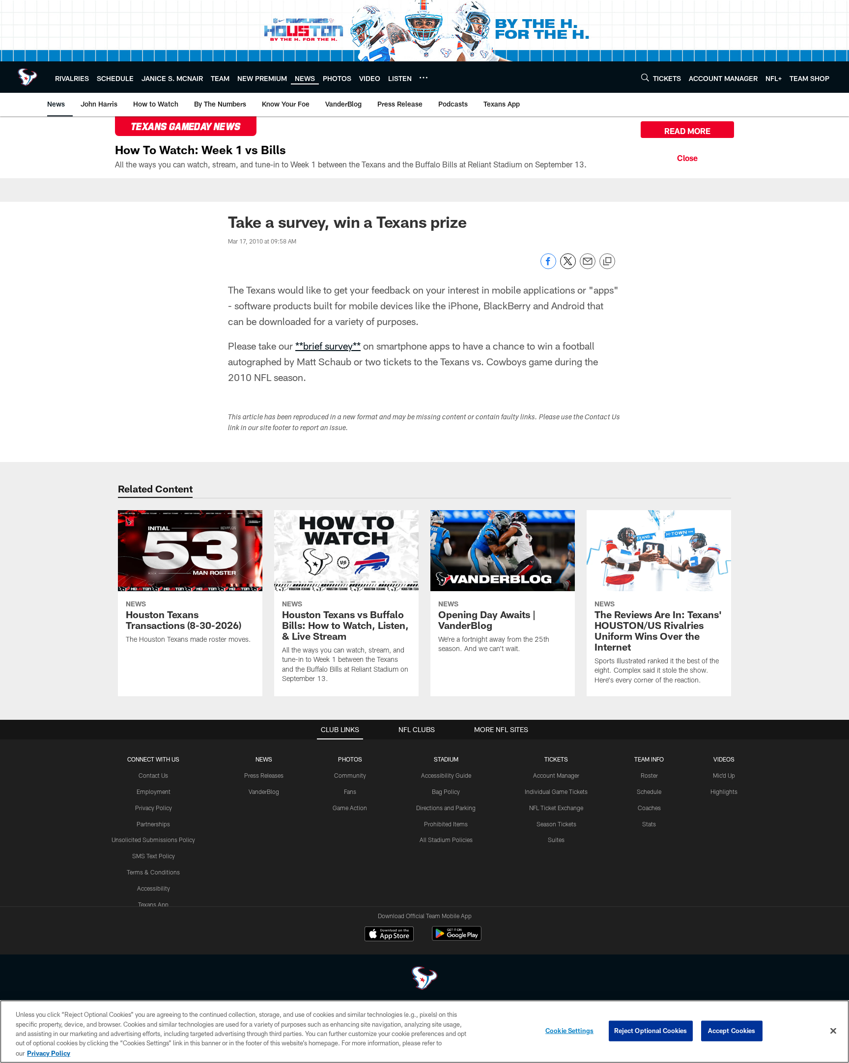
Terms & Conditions (153, 872)
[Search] (645, 77)
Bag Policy (446, 791)
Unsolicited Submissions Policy (153, 839)
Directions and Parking (446, 807)
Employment (153, 791)
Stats (649, 823)
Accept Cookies (732, 1031)
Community (350, 775)
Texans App (153, 904)
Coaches (649, 807)
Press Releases (263, 775)
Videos (724, 759)
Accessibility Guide (446, 775)
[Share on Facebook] (548, 266)
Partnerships (153, 823)
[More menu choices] (423, 78)
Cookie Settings (569, 1031)
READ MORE (687, 131)
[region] (424, 1031)
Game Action (350, 807)
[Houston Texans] (424, 979)
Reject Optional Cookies (650, 1031)
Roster (649, 775)
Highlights (723, 791)
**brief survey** (328, 346)
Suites (556, 839)
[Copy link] (607, 261)
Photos (350, 759)
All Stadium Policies (446, 839)
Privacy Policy (153, 807)
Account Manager (556, 775)
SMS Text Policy (153, 855)
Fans (350, 791)
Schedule (649, 791)
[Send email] (587, 266)
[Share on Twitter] (568, 266)
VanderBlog (264, 791)
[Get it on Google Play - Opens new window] (456, 939)
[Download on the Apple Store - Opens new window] (389, 935)
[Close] (687, 156)
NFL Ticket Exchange (556, 807)
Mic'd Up (724, 775)
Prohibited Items (446, 823)
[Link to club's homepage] (27, 77)
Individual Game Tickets (556, 791)
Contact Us (153, 775)
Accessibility (153, 888)
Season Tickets (556, 823)
